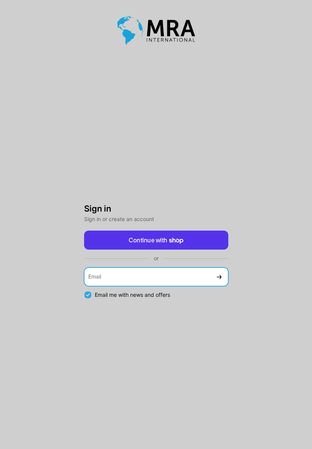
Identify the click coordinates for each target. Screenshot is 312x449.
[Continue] (219, 276)
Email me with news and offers (132, 294)
